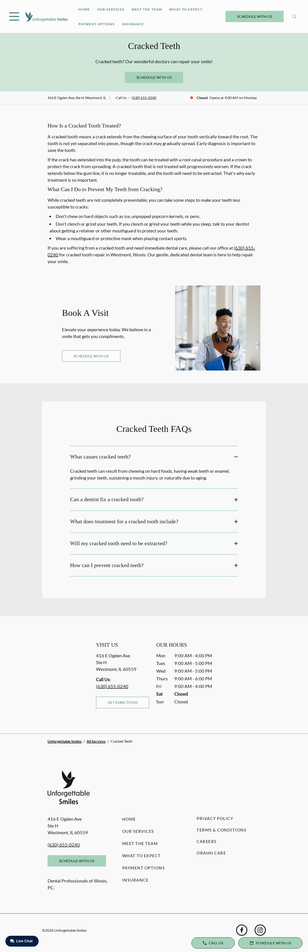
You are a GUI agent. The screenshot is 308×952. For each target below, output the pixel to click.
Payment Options (96, 24)
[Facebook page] (241, 930)
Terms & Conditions (221, 829)
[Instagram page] (260, 930)
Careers (207, 841)
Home (84, 9)
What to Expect (185, 9)
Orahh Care (211, 852)
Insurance (133, 24)
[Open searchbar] (294, 16)
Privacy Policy (215, 818)
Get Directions (123, 702)
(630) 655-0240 (144, 97)
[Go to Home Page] (46, 17)
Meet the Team (147, 9)
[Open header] (14, 16)
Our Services (110, 9)
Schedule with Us (254, 16)
